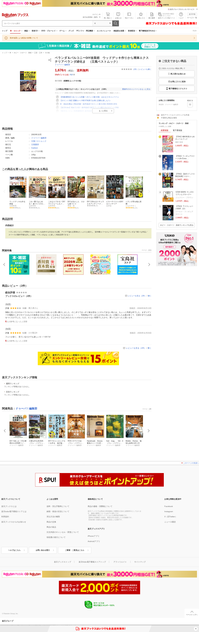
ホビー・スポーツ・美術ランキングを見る (176, 225)
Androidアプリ (94, 541)
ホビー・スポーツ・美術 (23, 53)
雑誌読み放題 (119, 31)
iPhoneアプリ (93, 536)
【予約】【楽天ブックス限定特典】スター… (185, 175)
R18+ (195, 31)
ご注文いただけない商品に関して (173, 68)
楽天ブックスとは (9, 506)
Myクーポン (129, 18)
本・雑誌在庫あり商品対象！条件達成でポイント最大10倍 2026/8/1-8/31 (88, 104)
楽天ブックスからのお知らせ (13, 522)
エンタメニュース (104, 31)
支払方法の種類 (53, 516)
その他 (47, 53)
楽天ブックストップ (62, 562)
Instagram (168, 511)
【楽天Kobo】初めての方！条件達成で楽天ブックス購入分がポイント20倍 (89, 108)
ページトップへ (192, 615)
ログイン (95, 14)
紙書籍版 (164, 130)
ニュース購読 (170, 522)
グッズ (71, 31)
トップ (4, 31)
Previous (4, 431)
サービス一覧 (192, 18)
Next (148, 431)
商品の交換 (51, 522)
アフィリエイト (120, 562)
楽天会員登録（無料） (91, 17)
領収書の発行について (56, 537)
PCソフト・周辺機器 (84, 31)
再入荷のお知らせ (178, 74)
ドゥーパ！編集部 (62, 65)
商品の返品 (51, 527)
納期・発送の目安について (58, 511)
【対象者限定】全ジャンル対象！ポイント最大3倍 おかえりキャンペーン (89, 97)
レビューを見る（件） (137, 296)
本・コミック (15, 31)
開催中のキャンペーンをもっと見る (136, 89)
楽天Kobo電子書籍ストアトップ (92, 562)
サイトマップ (140, 562)
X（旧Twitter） (170, 516)
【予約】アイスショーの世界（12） (184, 207)
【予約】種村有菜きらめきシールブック (185, 138)
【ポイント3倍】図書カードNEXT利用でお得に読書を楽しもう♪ (85, 100)
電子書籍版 (177, 130)
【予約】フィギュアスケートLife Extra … (185, 157)
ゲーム (62, 31)
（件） (135, 69)
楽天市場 (192, 14)
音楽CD (35, 31)
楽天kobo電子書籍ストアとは (13, 511)
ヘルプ (181, 18)
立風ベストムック (38, 141)
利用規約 (5, 516)
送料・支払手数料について (58, 506)
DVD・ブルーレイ (48, 31)
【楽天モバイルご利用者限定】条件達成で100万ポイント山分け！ (86, 111)
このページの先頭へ (191, 463)
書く (149, 296)
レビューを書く (145, 69)
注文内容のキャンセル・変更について (63, 532)
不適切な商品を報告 (169, 118)
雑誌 (26, 31)
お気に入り (141, 18)
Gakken (34, 148)
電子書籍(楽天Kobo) (147, 31)
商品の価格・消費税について (100, 506)
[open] (190, 104)
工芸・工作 (38, 53)
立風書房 (35, 144)
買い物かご (108, 18)
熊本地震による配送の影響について (24, 38)
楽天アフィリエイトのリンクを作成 (175, 115)
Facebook (168, 506)
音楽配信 (131, 31)
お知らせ (118, 18)
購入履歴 (152, 18)
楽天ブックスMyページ (166, 18)
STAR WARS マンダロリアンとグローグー (185, 193)
